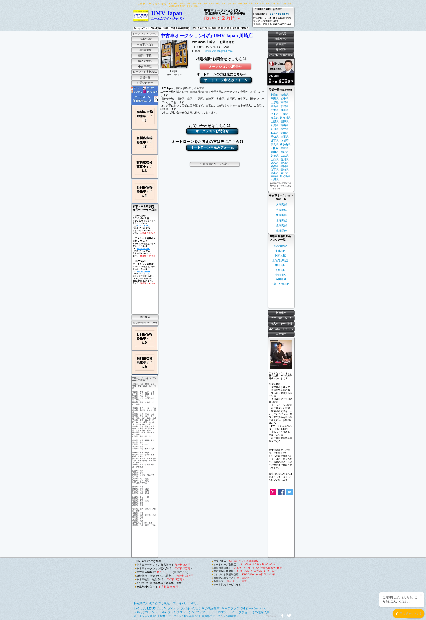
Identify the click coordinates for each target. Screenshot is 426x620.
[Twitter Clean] (289, 615)
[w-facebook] (282, 615)
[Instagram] (273, 492)
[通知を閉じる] (421, 595)
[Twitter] (289, 492)
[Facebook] (281, 492)
